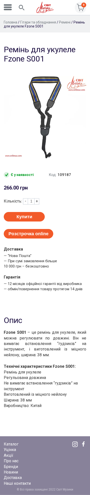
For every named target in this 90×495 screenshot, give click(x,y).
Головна (10, 22)
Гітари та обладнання (38, 22)
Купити (24, 216)
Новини (11, 472)
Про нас (11, 460)
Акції (8, 455)
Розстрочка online (28, 233)
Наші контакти (17, 483)
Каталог (11, 444)
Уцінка (10, 449)
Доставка (13, 477)
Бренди (11, 466)
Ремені (64, 22)
